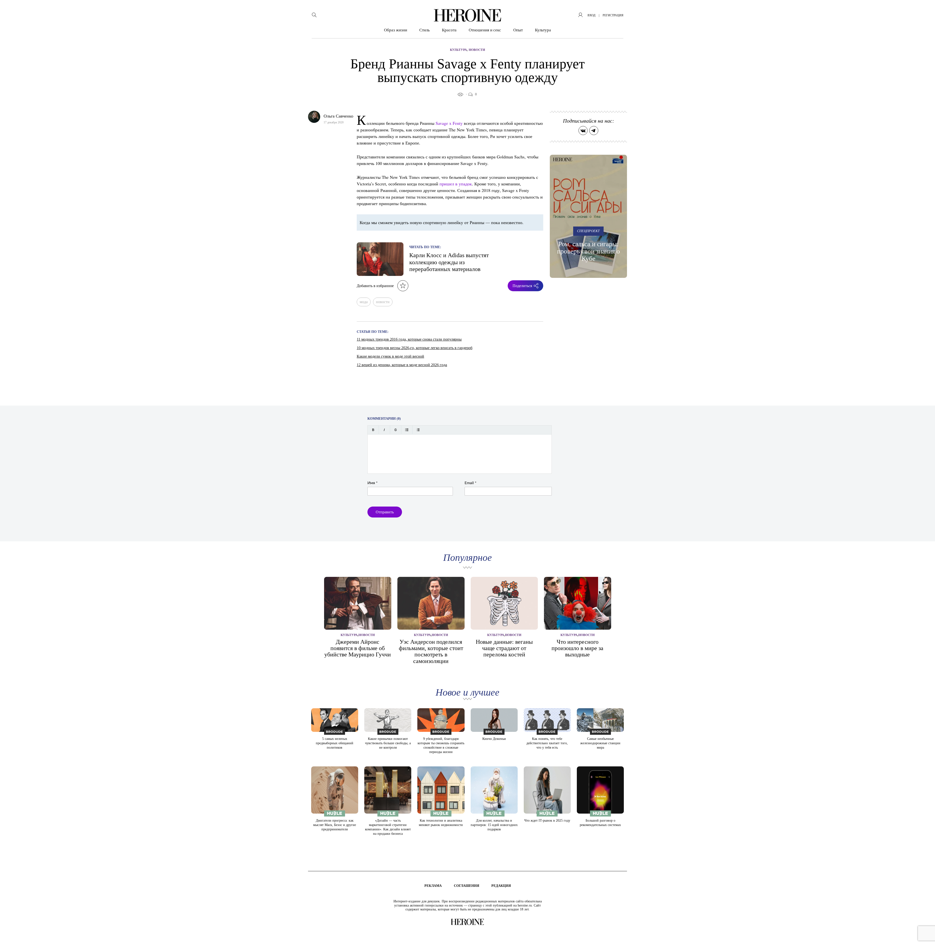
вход (591, 15)
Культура (543, 30)
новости (383, 302)
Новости (477, 50)
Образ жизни (395, 30)
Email (471, 483)
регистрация (613, 15)
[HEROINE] (467, 15)
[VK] (583, 130)
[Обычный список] (406, 430)
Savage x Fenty (449, 123)
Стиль (424, 30)
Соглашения (466, 886)
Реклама (433, 886)
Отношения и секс (485, 30)
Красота (449, 30)
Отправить (385, 512)
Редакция (501, 886)
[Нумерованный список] (418, 430)
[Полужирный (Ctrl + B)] (373, 430)
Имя (372, 483)
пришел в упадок (455, 184)
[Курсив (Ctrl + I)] (384, 430)
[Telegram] (593, 130)
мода (364, 302)
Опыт (518, 30)
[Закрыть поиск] (924, 10)
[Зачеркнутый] (395, 430)
